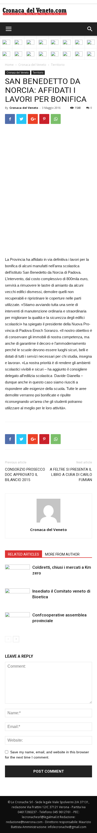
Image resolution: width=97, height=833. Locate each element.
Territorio (58, 65)
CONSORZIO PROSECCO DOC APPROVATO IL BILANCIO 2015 (25, 474)
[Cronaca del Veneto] (48, 11)
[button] (90, 29)
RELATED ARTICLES (23, 554)
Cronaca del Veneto (32, 65)
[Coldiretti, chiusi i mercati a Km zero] (17, 573)
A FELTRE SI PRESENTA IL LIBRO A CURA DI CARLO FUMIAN (71, 474)
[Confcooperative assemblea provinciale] (17, 620)
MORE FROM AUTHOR (62, 554)
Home (9, 65)
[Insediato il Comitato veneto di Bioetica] (17, 597)
